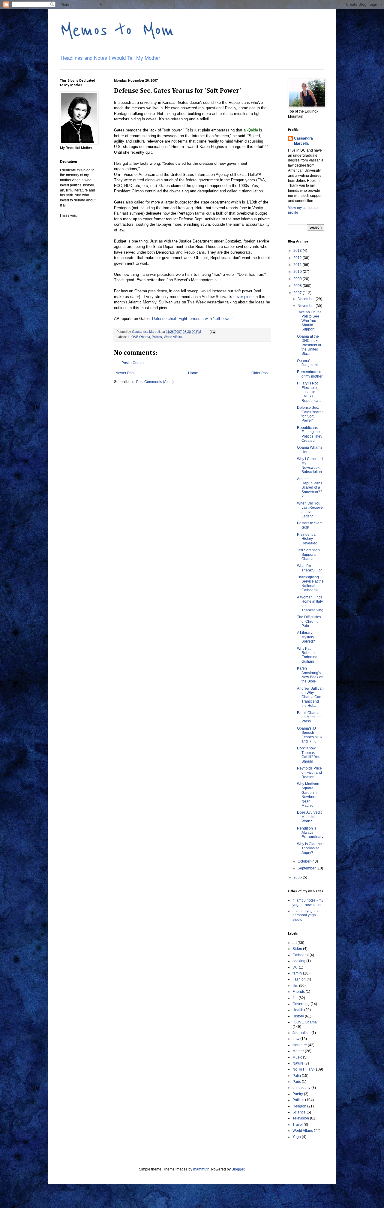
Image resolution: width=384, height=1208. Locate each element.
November (307, 306)
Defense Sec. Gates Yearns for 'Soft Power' (310, 414)
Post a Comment (135, 363)
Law (295, 1039)
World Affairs (173, 337)
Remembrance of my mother (309, 374)
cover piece (243, 296)
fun (295, 998)
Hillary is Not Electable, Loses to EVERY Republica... (309, 392)
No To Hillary (303, 1069)
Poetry (297, 1094)
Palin (296, 1076)
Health (297, 1010)
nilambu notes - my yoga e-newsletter (307, 902)
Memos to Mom (117, 31)
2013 (298, 251)
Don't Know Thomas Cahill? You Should (308, 754)
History (298, 1016)
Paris (296, 1082)
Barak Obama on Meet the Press (309, 717)
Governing (301, 1004)
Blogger (238, 1169)
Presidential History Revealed (307, 538)
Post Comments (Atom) (155, 382)
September (307, 868)
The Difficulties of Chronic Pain (309, 621)
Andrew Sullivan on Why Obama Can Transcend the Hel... (310, 697)
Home (193, 373)
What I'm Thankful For (309, 568)
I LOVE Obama (139, 337)
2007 (298, 293)
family (297, 973)
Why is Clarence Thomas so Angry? (310, 848)
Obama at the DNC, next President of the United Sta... (309, 345)
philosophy (301, 1088)
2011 (298, 265)
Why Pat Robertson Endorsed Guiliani (308, 655)
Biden (297, 949)
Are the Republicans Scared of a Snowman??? (309, 488)
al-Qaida (251, 130)
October (304, 861)
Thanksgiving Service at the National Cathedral (310, 583)
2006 (298, 877)
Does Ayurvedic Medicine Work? (309, 816)
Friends (298, 992)
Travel (297, 1124)
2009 (298, 279)
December (307, 299)
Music (297, 1057)
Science (299, 1112)
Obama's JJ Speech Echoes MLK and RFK (309, 734)
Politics (157, 337)
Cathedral (300, 955)
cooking (298, 961)
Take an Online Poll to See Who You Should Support (309, 321)
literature (299, 1045)
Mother (298, 1051)
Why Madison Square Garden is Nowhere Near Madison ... (308, 795)
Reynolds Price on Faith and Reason (309, 772)
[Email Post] (212, 331)
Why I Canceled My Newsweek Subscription (310, 465)
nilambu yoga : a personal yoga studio (306, 915)
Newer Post (125, 373)
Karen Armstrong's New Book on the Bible (310, 674)
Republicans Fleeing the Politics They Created (309, 434)
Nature (298, 1063)
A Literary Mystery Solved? (306, 637)
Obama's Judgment (307, 363)
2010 (298, 272)
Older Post (259, 373)
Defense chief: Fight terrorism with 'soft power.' (192, 318)
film (295, 986)
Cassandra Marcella (303, 141)
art (294, 943)
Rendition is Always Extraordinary (310, 832)
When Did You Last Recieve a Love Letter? (310, 509)
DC (295, 967)
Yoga (296, 1137)
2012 (298, 258)
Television (300, 1118)
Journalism (301, 1033)
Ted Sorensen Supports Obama (308, 554)
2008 (298, 286)
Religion (299, 1106)
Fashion (299, 979)
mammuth (201, 1169)
